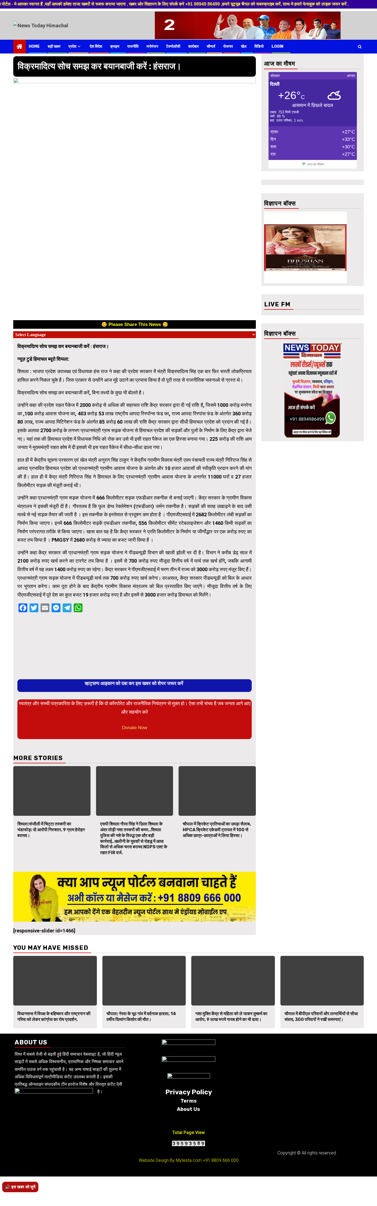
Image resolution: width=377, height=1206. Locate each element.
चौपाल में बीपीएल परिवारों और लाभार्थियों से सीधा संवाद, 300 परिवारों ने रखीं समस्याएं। (321, 1016)
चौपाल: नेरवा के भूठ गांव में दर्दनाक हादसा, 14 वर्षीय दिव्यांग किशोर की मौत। (141, 1016)
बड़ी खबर (54, 46)
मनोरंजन (152, 46)
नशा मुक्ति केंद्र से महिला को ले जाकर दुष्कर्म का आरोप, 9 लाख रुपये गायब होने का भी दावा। (231, 1016)
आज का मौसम (315, 164)
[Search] (359, 46)
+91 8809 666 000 (220, 1160)
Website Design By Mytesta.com (170, 1160)
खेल (243, 46)
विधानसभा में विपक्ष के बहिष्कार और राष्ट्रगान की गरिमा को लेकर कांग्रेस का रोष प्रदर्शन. (54, 1016)
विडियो (259, 46)
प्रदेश (72, 46)
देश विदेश (96, 46)
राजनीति (133, 46)
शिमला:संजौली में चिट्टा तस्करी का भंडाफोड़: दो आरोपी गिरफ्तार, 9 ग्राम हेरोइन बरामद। (51, 829)
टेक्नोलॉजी (173, 46)
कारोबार (193, 46)
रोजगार (228, 46)
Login (277, 46)
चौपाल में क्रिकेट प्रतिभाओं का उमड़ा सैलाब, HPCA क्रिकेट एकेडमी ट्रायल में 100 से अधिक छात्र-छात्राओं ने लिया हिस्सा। (217, 829)
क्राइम (114, 46)
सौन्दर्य (211, 46)
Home (34, 46)
